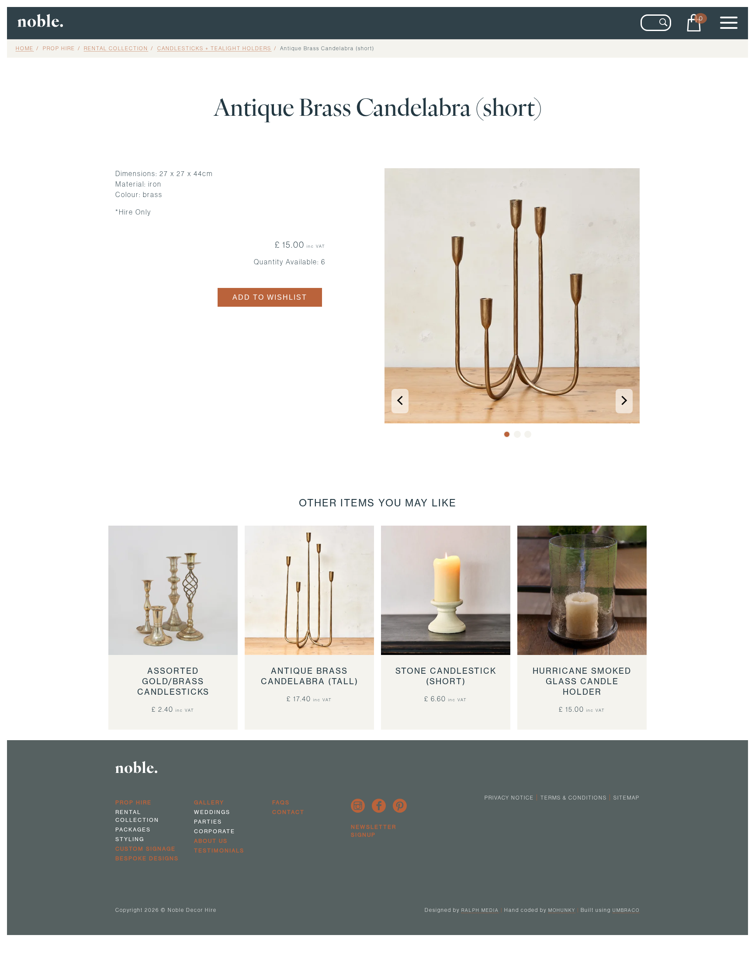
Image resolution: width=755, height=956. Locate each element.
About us (211, 841)
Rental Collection (116, 48)
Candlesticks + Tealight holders (214, 48)
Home (25, 48)
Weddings (212, 812)
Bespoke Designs (147, 858)
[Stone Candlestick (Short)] (445, 590)
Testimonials (219, 850)
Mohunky (561, 910)
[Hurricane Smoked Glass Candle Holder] (582, 590)
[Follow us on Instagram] (358, 806)
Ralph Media (480, 910)
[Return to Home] (130, 23)
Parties (208, 821)
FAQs (281, 802)
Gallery (209, 802)
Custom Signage (145, 848)
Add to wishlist (269, 297)
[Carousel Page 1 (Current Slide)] (506, 434)
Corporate (214, 831)
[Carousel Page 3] (527, 434)
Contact (288, 812)
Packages (133, 829)
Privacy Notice (509, 797)
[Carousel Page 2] (517, 434)
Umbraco (626, 910)
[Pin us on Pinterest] (400, 806)
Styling (129, 839)
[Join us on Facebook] (379, 806)
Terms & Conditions (573, 797)
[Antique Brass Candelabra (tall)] (309, 590)
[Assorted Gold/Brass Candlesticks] (173, 590)
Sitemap (626, 797)
